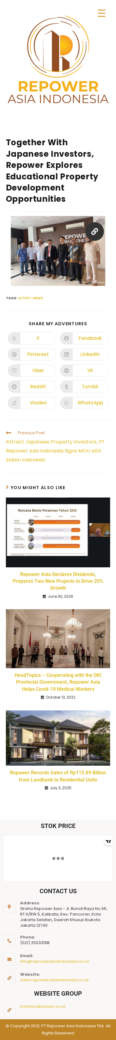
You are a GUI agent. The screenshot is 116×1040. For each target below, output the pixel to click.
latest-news (30, 297)
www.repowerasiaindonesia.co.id (54, 980)
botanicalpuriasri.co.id (42, 1006)
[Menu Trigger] (101, 13)
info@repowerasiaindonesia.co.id (54, 961)
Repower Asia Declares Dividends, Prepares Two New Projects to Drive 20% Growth (58, 581)
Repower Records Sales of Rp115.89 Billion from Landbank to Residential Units (58, 776)
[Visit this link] (94, 233)
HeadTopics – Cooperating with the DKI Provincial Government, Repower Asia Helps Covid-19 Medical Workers (58, 682)
